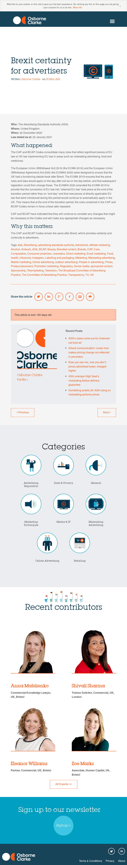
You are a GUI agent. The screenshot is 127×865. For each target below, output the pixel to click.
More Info (77, 7)
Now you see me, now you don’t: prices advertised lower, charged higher (87, 366)
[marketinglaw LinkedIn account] (49, 297)
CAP (90, 249)
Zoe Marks (83, 764)
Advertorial (81, 245)
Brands (82, 249)
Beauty (51, 249)
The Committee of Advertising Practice (44, 275)
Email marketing (96, 253)
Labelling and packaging (59, 258)
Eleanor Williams (29, 764)
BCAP (42, 249)
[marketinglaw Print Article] (90, 297)
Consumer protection (39, 253)
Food (110, 253)
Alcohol (15, 249)
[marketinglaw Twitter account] (38, 297)
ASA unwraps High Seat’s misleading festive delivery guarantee (84, 380)
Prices (108, 262)
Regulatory (66, 266)
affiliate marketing (99, 245)
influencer (25, 258)
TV (87, 275)
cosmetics (59, 253)
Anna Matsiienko (30, 686)
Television (51, 270)
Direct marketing (75, 253)
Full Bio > (22, 379)
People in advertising (91, 262)
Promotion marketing (46, 266)
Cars (97, 249)
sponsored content (101, 266)
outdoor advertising (66, 262)
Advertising (30, 245)
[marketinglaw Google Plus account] (59, 297)
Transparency (76, 275)
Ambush (26, 249)
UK (92, 275)
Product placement (22, 266)
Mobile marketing (21, 262)
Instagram (38, 258)
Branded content (66, 249)
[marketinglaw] (29, 20)
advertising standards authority (56, 245)
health (14, 258)
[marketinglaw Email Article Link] (80, 297)
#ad (20, 245)
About (121, 861)
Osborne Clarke (31, 79)
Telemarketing (35, 270)
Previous (22, 412)
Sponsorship (18, 270)
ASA (35, 249)
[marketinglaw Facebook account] (69, 297)
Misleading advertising (101, 258)
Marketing (81, 258)
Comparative (18, 253)
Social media (81, 266)
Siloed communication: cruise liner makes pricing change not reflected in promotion (88, 352)
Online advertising (43, 262)
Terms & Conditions (90, 861)
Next (107, 412)
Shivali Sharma (88, 686)
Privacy (110, 861)
